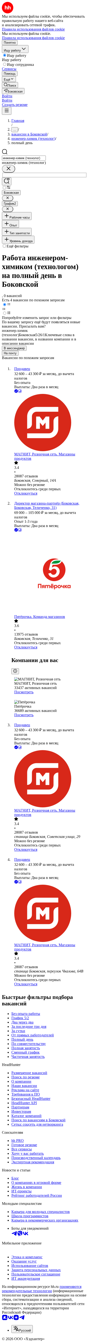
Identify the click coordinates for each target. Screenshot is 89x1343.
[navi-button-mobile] (6, 111)
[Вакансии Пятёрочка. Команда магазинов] (49, 574)
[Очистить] (8, 169)
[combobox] (24, 158)
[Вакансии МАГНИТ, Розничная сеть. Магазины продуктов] (49, 423)
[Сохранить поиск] (6, 181)
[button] (7, 96)
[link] (10, 85)
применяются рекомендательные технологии (41, 1289)
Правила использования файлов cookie (33, 38)
